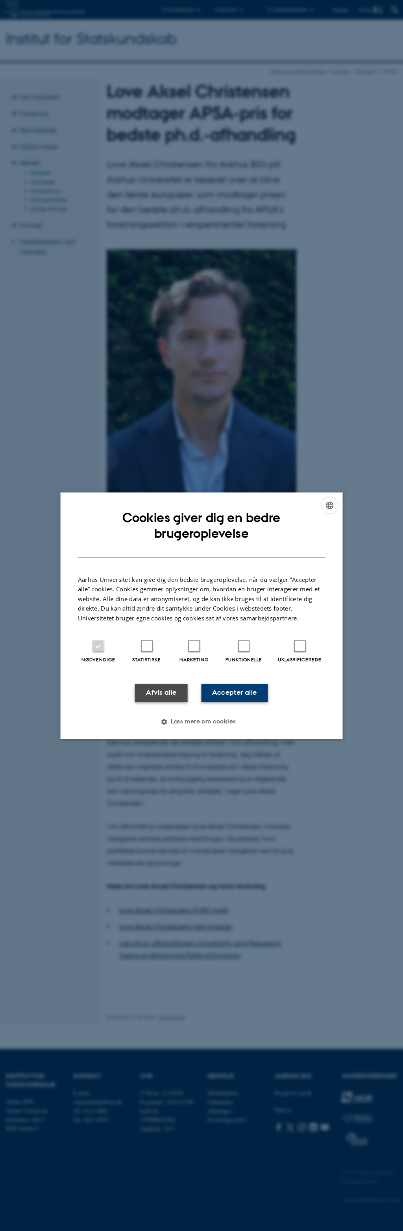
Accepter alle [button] (234, 692)
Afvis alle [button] (161, 692)
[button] (201, 721)
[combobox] (329, 505)
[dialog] (202, 615)
